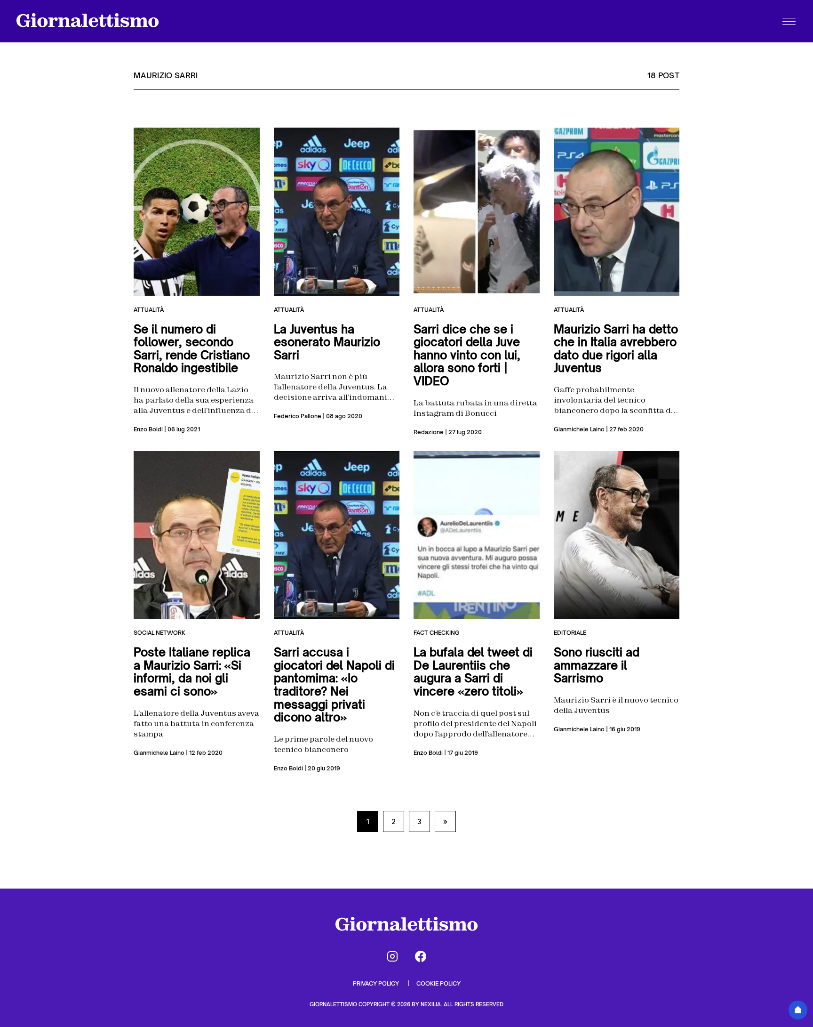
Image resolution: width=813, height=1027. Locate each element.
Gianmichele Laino (579, 429)
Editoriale (570, 632)
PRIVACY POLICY (376, 983)
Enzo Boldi (148, 429)
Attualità (149, 309)
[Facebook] (420, 956)
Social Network (159, 632)
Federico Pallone (297, 416)
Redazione (429, 432)
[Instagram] (392, 956)
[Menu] (789, 21)
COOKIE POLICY (438, 983)
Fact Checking (437, 632)
